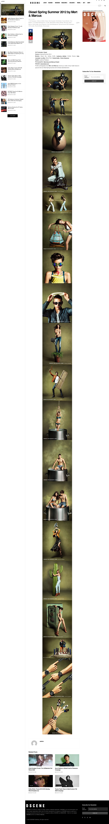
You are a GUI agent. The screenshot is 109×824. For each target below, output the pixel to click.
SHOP (88, 3)
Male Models (53, 22)
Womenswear (46, 26)
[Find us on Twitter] (84, 817)
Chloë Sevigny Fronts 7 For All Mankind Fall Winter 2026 (15, 26)
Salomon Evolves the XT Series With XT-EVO (15, 107)
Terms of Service (40, 814)
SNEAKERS (57, 3)
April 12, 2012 (31, 19)
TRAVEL (78, 3)
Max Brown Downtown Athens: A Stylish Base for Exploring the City (16, 52)
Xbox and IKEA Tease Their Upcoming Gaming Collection (14, 60)
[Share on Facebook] (31, 31)
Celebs (31, 785)
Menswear (66, 22)
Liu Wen (47, 22)
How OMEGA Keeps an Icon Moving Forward (14, 84)
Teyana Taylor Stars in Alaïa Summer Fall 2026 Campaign (15, 76)
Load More (12, 115)
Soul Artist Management (52, 24)
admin (42, 741)
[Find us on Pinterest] (90, 817)
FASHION (50, 3)
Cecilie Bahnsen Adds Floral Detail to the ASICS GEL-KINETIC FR (16, 42)
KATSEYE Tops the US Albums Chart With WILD (15, 92)
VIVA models (31, 26)
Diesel (46, 21)
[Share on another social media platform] (31, 41)
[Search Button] (105, 5)
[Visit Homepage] (35, 2)
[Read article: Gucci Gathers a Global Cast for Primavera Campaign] (67, 760)
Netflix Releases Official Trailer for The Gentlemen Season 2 (16, 19)
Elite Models (59, 21)
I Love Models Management (38, 22)
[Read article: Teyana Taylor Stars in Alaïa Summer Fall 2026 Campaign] (67, 781)
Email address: (86, 76)
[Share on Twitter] (31, 34)
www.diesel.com (44, 64)
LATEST (45, 3)
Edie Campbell (52, 21)
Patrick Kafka (35, 24)
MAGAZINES (64, 3)
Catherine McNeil (41, 21)
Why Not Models (39, 26)
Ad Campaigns (33, 21)
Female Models (65, 21)
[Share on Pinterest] (31, 38)
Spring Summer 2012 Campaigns (66, 24)
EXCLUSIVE (72, 3)
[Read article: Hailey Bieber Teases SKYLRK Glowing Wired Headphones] (41, 781)
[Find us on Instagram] (87, 817)
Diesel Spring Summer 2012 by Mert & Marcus (12, 11)
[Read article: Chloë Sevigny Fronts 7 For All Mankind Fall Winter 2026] (41, 760)
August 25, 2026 (32, 772)
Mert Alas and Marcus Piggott (51, 62)
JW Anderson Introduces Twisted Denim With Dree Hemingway (15, 99)
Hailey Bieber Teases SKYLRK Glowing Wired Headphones (15, 68)
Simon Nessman (43, 24)
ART (84, 3)
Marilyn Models (59, 22)
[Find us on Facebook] (82, 817)
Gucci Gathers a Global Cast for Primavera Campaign (15, 34)
